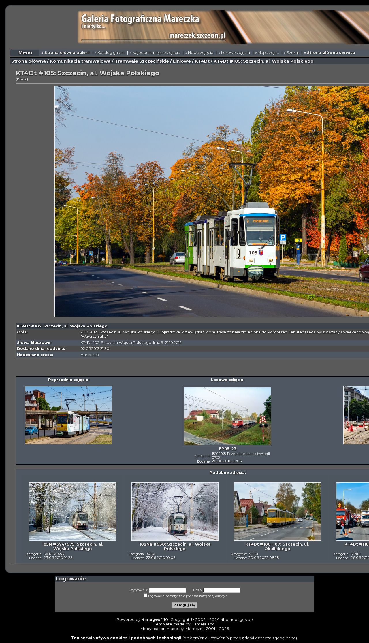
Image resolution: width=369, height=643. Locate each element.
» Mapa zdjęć (267, 52)
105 (96, 342)
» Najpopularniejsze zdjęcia (155, 52)
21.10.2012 (173, 342)
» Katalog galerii (110, 52)
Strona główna (28, 61)
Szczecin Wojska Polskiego (126, 342)
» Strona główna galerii (65, 52)
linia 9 (158, 342)
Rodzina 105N (54, 554)
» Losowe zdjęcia (234, 52)
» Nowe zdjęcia (199, 52)
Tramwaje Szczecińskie (142, 61)
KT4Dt (202, 61)
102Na (150, 554)
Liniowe (182, 61)
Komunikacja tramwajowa (80, 61)
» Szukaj (291, 52)
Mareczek (89, 354)
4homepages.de (237, 619)
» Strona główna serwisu (329, 52)
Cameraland (203, 624)
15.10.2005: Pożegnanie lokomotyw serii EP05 (241, 455)
